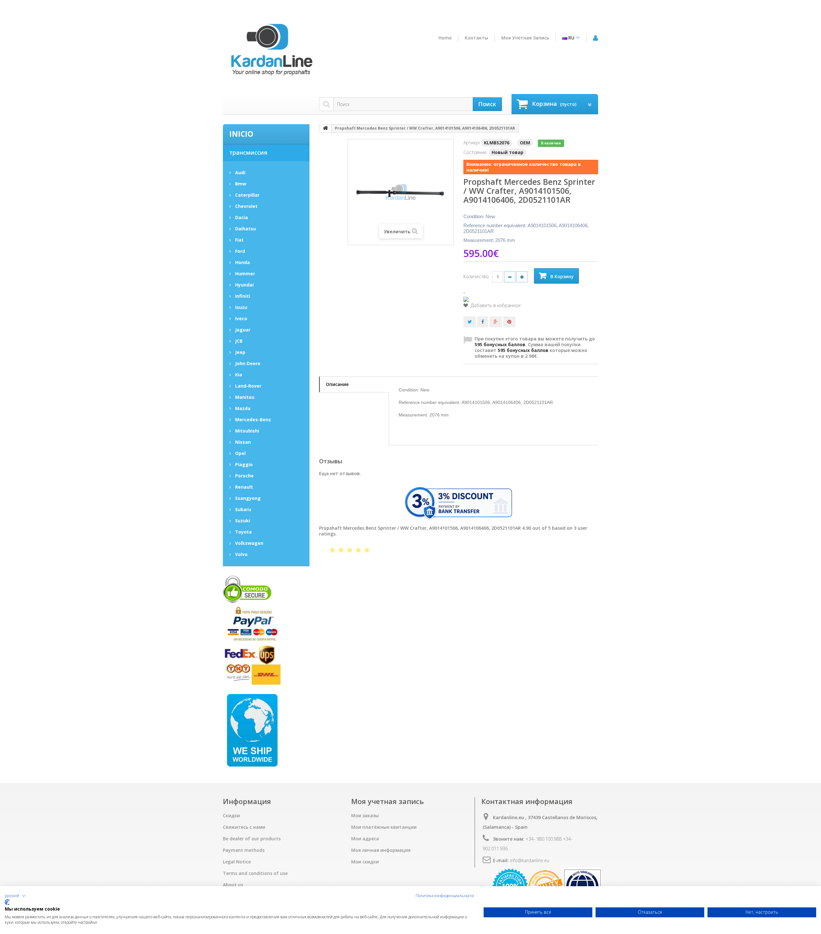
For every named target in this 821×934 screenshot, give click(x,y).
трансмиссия (248, 152)
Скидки (231, 815)
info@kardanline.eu (529, 860)
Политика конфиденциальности (445, 896)
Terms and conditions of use (255, 873)
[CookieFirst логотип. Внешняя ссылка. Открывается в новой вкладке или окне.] (7, 902)
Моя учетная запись (525, 38)
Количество (476, 276)
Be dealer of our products (252, 839)
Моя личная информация (380, 850)
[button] (15, 895)
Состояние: (475, 152)
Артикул (471, 143)
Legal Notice (237, 862)
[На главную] (325, 128)
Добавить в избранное (495, 305)
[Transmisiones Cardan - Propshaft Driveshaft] (271, 52)
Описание (337, 384)
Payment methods (244, 850)
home (445, 38)
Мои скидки (365, 862)
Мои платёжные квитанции (384, 827)
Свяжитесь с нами (244, 827)
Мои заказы (365, 815)
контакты (476, 38)
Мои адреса (365, 839)
